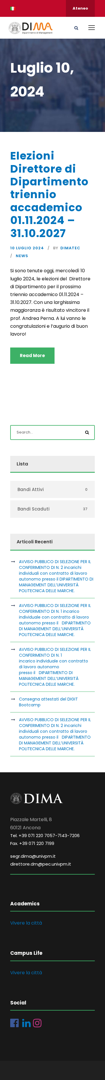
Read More (32, 355)
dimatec (70, 248)
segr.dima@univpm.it (33, 856)
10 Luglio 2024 (27, 248)
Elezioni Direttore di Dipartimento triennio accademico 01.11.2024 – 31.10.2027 (49, 194)
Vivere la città (26, 923)
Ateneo (80, 8)
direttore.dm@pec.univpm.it (40, 864)
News (22, 256)
